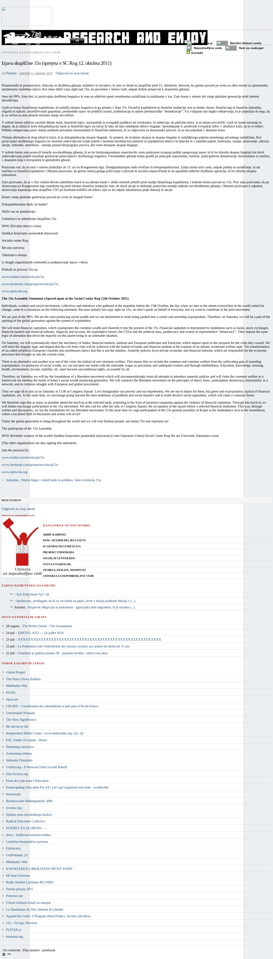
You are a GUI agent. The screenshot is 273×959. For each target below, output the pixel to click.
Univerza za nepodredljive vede (68, 576)
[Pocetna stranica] (27, 25)
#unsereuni (13, 794)
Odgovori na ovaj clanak (72, 73)
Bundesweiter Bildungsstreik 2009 (29, 801)
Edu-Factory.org (17, 774)
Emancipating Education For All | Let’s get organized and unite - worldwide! (57, 787)
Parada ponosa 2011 (19, 889)
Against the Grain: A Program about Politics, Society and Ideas (48, 916)
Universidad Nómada (20, 713)
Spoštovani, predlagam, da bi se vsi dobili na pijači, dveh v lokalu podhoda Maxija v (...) (75, 601)
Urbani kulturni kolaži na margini (28, 902)
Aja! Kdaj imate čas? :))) (32, 594)
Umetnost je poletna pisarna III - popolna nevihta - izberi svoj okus (62, 653)
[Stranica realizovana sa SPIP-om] (4, 955)
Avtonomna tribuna (19, 753)
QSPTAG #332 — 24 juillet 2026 (41, 633)
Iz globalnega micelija (62, 546)
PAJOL (11, 692)
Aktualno (12, 480)
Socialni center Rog (59, 558)
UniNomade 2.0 (17, 855)
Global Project (15, 672)
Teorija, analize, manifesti (64, 570)
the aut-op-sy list (17, 726)
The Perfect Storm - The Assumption (47, 626)
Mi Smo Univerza (18, 875)
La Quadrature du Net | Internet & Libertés (34, 909)
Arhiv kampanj (54, 534)
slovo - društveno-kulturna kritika (28, 835)
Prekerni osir (14, 896)
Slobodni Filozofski (19, 760)
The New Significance (21, 719)
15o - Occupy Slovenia (21, 923)
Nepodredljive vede (208, 48)
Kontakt (197, 53)
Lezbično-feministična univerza (27, 841)
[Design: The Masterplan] (9, 955)
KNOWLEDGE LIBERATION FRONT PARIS (39, 869)
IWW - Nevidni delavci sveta (64, 540)
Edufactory (13, 848)
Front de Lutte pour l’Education (27, 781)
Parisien (11, 73)
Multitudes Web (16, 685)
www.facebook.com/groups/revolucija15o (30, 284)
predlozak (48, 950)
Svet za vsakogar (251, 48)
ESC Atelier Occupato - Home (26, 740)
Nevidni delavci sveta (245, 43)
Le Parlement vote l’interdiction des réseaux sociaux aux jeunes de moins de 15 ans (74, 646)
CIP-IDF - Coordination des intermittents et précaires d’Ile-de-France (52, 706)
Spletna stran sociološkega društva (29, 814)
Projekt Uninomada (58, 552)
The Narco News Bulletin (23, 679)
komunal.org (14, 936)
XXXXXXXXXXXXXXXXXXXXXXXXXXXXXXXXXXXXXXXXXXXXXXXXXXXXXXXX (89, 639)
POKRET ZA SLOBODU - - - (27, 828)
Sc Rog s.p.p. (203, 43)
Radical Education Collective (25, 821)
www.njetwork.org (14, 291)
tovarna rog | (14, 808)
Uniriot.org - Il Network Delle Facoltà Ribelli (36, 767)
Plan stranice (31, 950)
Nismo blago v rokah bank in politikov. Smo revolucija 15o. (61, 480)
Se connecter (11, 950)
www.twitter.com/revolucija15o (23, 277)
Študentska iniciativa (20, 747)
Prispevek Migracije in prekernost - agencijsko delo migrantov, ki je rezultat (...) (81, 607)
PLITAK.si (13, 930)
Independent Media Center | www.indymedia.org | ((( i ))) (44, 733)
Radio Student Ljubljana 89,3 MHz (30, 882)
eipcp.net (12, 699)
